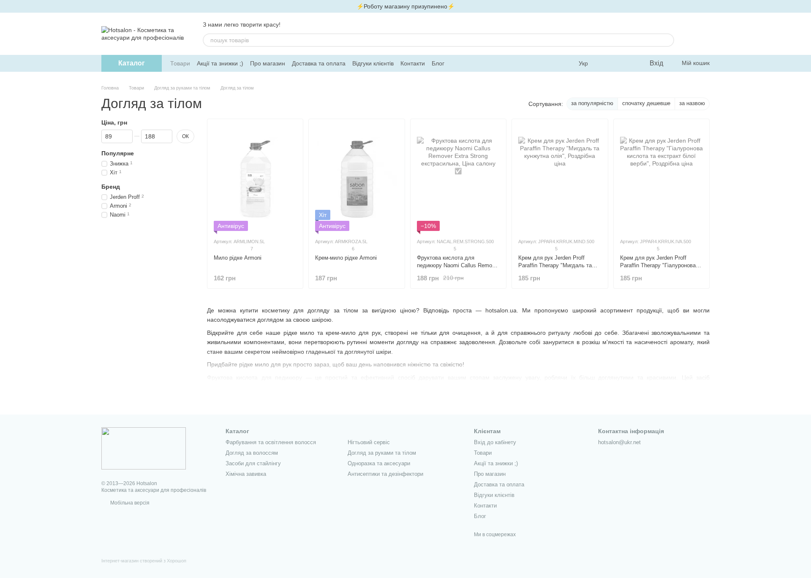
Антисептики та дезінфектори (385, 474)
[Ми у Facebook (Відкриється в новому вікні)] (456, 63)
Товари (180, 63)
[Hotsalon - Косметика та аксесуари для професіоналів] (143, 448)
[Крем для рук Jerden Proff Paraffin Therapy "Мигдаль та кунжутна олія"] (559, 178)
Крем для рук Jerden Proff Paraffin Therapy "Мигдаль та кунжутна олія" (555, 265)
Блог (438, 63)
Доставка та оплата (319, 63)
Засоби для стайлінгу (253, 463)
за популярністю (592, 103)
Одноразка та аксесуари (379, 463)
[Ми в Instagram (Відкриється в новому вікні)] (466, 63)
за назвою (692, 103)
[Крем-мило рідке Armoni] (356, 178)
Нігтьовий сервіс (369, 442)
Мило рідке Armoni (237, 258)
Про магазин (267, 63)
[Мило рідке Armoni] (255, 178)
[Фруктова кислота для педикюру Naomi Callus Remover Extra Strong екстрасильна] (458, 178)
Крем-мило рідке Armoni (346, 258)
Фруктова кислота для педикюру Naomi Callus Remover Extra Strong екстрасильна (458, 265)
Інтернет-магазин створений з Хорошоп (143, 560)
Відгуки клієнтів (373, 63)
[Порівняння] (608, 63)
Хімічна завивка (246, 474)
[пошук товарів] (667, 40)
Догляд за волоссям (252, 453)
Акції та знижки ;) (220, 63)
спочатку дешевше (646, 103)
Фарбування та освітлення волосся (271, 442)
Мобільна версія (129, 503)
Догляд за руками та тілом (382, 453)
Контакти (412, 63)
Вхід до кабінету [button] (495, 442)
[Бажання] (625, 63)
